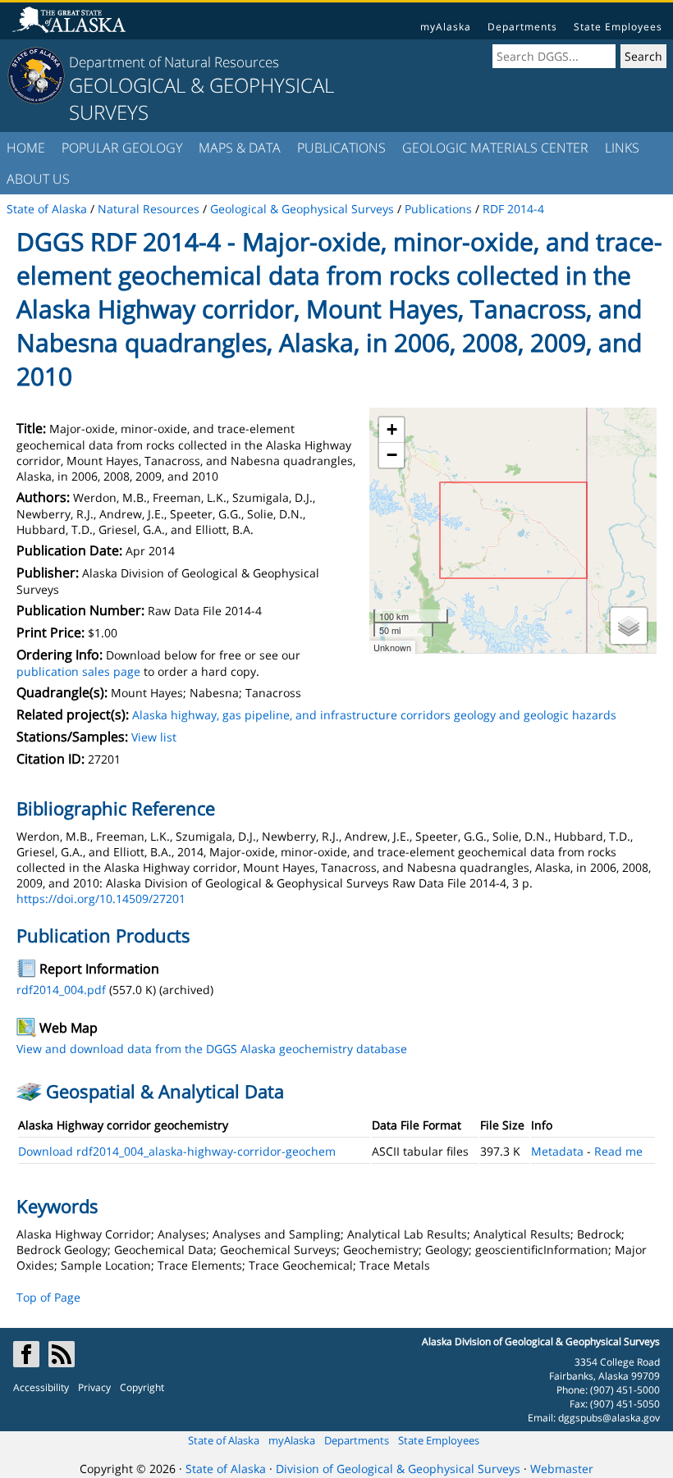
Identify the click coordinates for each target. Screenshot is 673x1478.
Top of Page (48, 1297)
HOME (26, 148)
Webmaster (561, 1468)
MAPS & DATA (240, 148)
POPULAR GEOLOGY (122, 148)
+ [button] (392, 429)
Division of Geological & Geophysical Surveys (398, 1468)
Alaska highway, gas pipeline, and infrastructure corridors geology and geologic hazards (374, 715)
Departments (522, 27)
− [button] (392, 455)
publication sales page (78, 671)
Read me (618, 1151)
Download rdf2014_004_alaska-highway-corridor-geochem (177, 1151)
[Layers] (629, 626)
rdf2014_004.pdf (61, 989)
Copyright (142, 1387)
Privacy (94, 1387)
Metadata (557, 1151)
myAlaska (445, 27)
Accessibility (41, 1387)
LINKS (622, 148)
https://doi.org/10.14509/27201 (100, 898)
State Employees (618, 27)
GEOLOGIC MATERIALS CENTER (495, 148)
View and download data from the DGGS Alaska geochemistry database (211, 1048)
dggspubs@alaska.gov (609, 1418)
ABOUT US (38, 179)
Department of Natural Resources (174, 61)
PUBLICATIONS (341, 148)
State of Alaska (223, 1440)
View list (153, 737)
